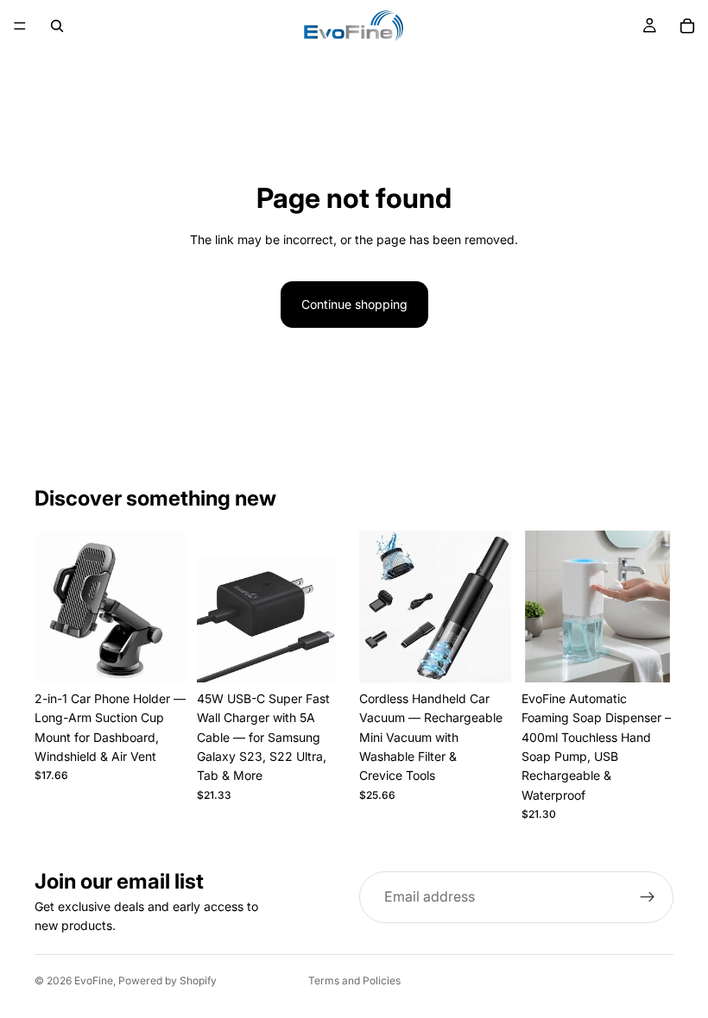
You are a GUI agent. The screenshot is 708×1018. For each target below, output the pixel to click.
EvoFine (93, 980)
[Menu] (20, 26)
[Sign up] (647, 897)
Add (174, 655)
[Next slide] (167, 606)
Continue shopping (354, 304)
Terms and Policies (354, 980)
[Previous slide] (54, 606)
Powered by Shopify (167, 980)
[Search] (57, 26)
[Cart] (687, 26)
